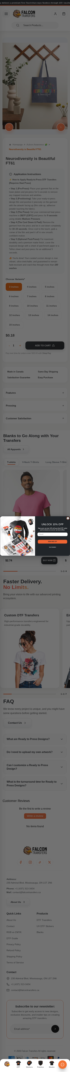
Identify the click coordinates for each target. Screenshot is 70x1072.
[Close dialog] (68, 518)
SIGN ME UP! (52, 541)
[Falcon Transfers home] (7, 1064)
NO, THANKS (52, 547)
